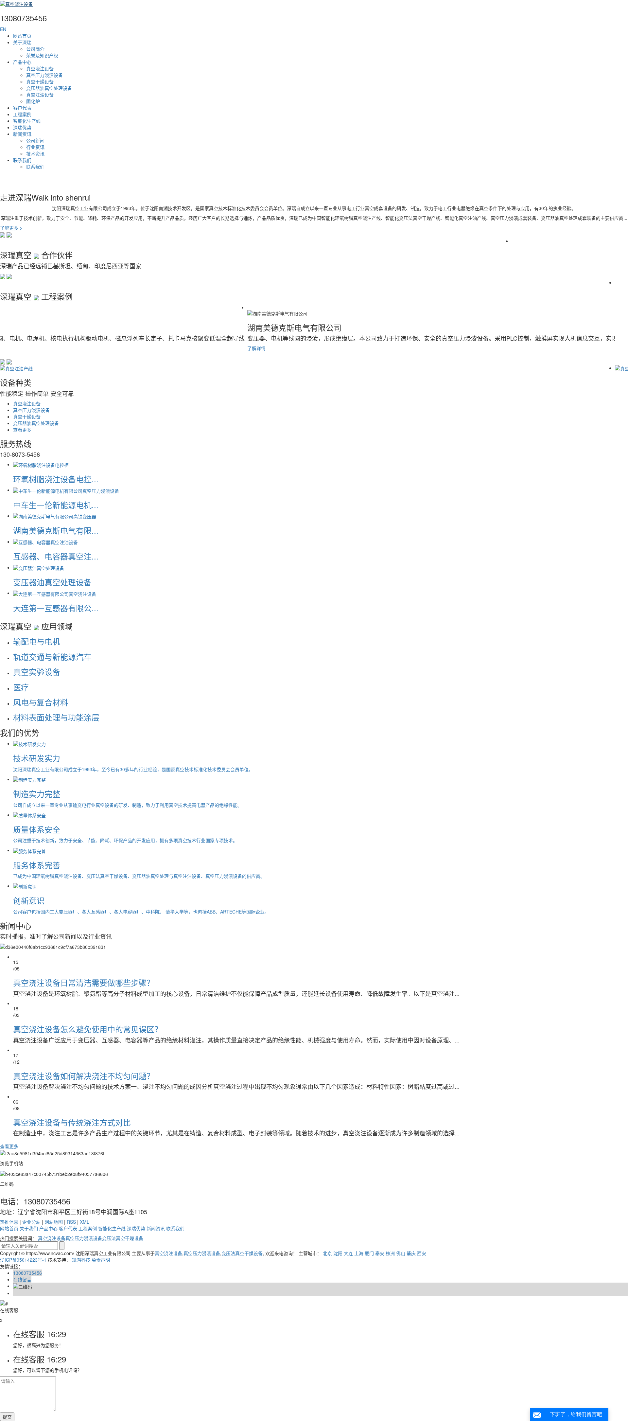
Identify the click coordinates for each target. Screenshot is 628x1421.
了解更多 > (11, 227)
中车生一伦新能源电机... (55, 504)
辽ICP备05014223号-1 (23, 1259)
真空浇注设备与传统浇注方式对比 (72, 1122)
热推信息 (9, 1221)
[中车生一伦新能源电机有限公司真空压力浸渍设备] (66, 490)
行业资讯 (35, 147)
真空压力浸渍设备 (44, 75)
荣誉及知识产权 (42, 55)
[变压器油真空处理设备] (38, 567)
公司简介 (35, 48)
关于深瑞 (22, 42)
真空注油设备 (40, 94)
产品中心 (22, 62)
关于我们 (29, 1228)
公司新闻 (35, 140)
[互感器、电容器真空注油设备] (45, 541)
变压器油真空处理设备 (49, 88)
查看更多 (22, 429)
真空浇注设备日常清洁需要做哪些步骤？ (83, 982)
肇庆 (411, 1253)
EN (3, 29)
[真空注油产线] (16, 367)
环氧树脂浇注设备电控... (55, 479)
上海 (358, 1253)
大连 (348, 1253)
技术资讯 (35, 153)
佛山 (400, 1253)
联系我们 (22, 160)
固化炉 (33, 101)
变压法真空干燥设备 (122, 1238)
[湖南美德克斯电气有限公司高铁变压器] (54, 515)
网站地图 (53, 1221)
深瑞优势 (22, 127)
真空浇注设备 (40, 68)
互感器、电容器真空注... (55, 556)
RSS (71, 1221)
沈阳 (337, 1253)
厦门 (369, 1253)
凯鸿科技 (81, 1259)
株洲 (390, 1253)
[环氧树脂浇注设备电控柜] (41, 464)
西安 (421, 1253)
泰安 (379, 1253)
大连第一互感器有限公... (55, 607)
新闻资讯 (22, 134)
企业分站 (31, 1221)
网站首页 (22, 35)
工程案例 (22, 114)
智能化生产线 (27, 120)
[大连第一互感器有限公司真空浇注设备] (54, 593)
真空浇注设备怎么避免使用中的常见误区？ (87, 1029)
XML (84, 1221)
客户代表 (22, 107)
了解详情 (9, 348)
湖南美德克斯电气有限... (55, 530)
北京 (327, 1253)
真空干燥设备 (40, 81)
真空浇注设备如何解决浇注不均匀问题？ (83, 1075)
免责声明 (101, 1259)
